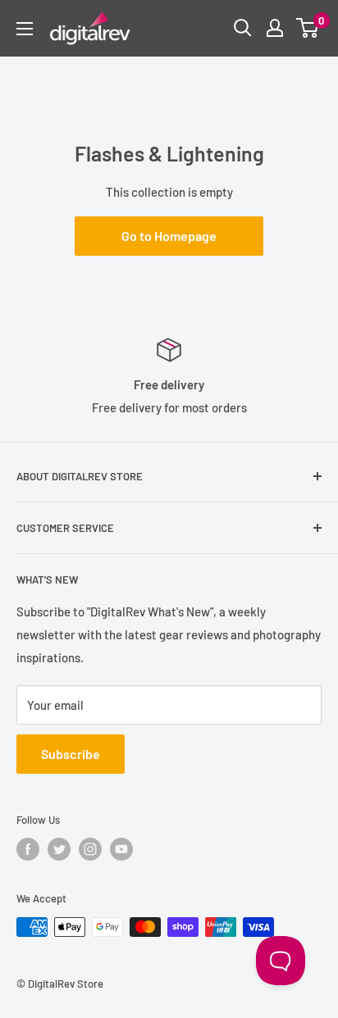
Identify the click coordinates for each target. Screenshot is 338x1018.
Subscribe (70, 753)
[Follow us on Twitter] (59, 849)
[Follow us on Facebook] (27, 849)
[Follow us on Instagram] (90, 849)
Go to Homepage (169, 235)
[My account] (275, 28)
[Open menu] (24, 28)
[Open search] (243, 28)
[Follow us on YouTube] (121, 849)
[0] (308, 28)
